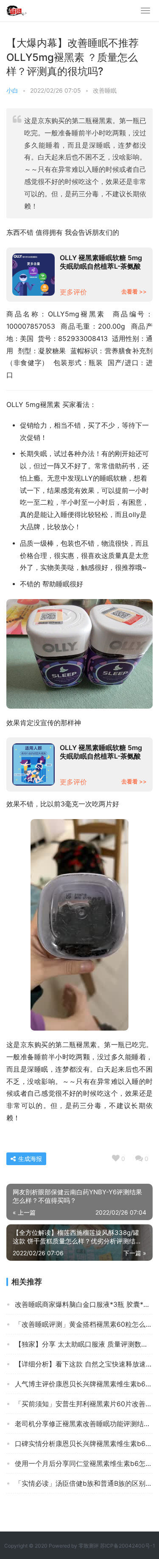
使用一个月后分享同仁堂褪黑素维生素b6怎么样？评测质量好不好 (84, 1463)
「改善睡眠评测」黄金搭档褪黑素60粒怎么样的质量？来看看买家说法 (84, 1324)
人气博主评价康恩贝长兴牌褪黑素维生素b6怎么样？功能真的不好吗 (84, 1384)
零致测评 (88, 1546)
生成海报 (29, 1158)
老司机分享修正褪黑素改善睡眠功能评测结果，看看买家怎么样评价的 (84, 1423)
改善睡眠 (105, 90)
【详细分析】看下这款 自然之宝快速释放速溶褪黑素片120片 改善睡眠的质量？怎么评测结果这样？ (84, 1364)
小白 (12, 90)
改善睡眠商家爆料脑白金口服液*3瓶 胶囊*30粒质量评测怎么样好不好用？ (84, 1304)
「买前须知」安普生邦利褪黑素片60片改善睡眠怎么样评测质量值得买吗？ (84, 1404)
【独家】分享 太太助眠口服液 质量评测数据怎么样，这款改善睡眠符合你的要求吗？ (84, 1344)
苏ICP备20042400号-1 (127, 1546)
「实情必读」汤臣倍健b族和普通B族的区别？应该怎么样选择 (84, 1483)
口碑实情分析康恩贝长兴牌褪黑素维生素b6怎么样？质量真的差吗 (84, 1443)
